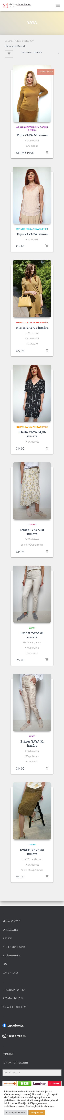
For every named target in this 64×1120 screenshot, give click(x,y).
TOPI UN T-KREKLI (24, 229)
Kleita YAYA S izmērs (32, 328)
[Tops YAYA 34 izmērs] (32, 195)
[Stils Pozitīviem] (25, 6)
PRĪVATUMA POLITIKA (13, 990)
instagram (16, 1036)
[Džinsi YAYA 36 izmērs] (32, 594)
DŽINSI (32, 628)
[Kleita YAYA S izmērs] (32, 288)
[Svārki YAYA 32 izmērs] (32, 810)
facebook (15, 1025)
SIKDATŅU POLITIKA (12, 998)
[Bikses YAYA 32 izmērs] (32, 702)
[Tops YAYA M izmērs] (32, 93)
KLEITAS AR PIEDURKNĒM (36, 322)
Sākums (8, 41)
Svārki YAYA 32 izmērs (32, 852)
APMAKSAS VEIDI (11, 921)
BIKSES (32, 736)
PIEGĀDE (7, 938)
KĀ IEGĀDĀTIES (10, 930)
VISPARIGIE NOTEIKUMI (14, 1007)
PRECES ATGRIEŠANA (13, 947)
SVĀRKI (32, 525)
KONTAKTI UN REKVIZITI (15, 1062)
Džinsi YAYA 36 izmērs (32, 635)
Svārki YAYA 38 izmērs (32, 532)
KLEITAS (20, 322)
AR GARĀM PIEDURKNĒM (27, 127)
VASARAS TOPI (40, 229)
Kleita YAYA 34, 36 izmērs (32, 434)
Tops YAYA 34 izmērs (32, 234)
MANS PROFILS (10, 972)
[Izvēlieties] (46, 448)
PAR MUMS (8, 1054)
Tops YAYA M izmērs (32, 135)
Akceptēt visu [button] (36, 1112)
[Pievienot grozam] (46, 152)
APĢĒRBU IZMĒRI (11, 955)
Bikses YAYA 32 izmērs (32, 743)
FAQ (4, 964)
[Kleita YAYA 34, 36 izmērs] (32, 393)
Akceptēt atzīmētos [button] (15, 1112)
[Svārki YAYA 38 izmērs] (32, 490)
